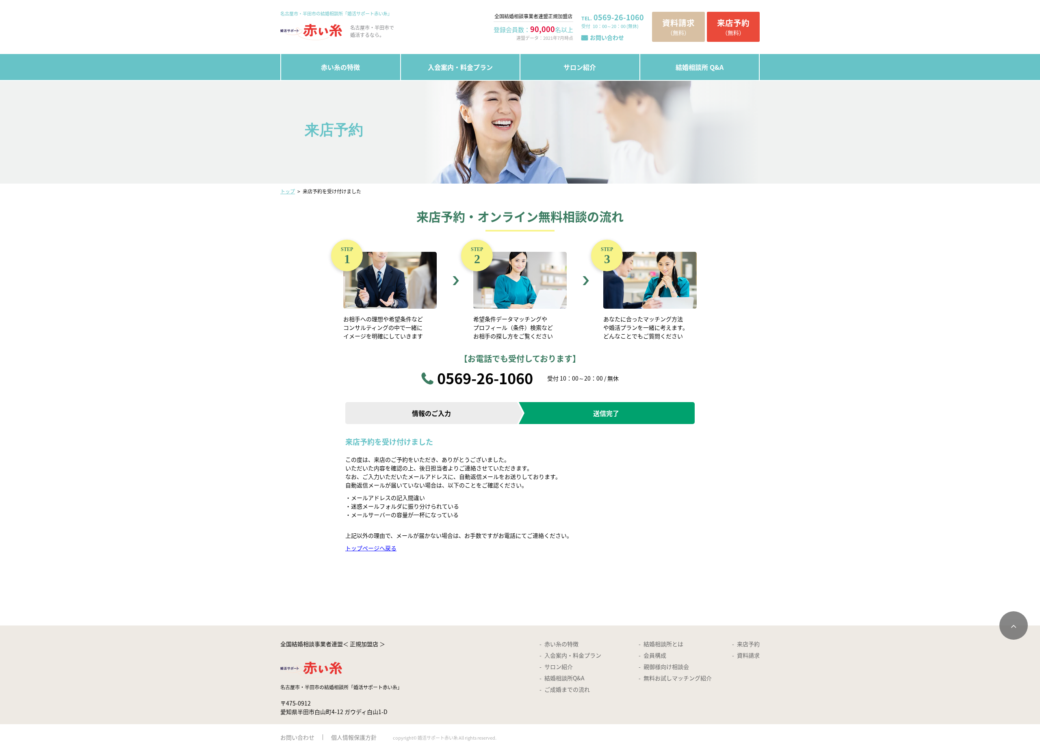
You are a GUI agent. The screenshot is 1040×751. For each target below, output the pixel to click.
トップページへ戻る (370, 548)
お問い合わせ (607, 37)
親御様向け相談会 (666, 666)
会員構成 (655, 655)
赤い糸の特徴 (340, 67)
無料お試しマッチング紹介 (678, 678)
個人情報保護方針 (354, 737)
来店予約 (748, 644)
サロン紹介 (579, 67)
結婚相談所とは (663, 644)
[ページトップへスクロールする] (1013, 625)
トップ (287, 191)
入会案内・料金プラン (460, 67)
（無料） (678, 27)
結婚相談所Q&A (564, 678)
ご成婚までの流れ (567, 689)
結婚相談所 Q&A (700, 67)
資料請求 (748, 655)
